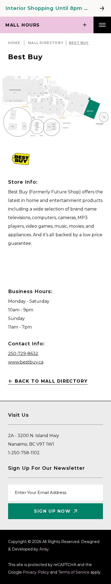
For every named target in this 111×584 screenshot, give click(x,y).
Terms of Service (73, 572)
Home (14, 43)
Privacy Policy (36, 572)
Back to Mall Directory (51, 381)
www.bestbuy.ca (25, 362)
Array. (44, 549)
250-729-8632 (23, 353)
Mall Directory (45, 43)
